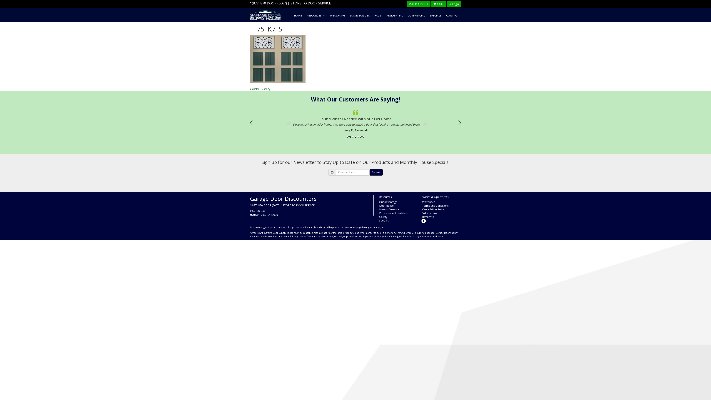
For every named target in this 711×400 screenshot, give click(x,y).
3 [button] (353, 137)
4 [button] (355, 137)
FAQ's (378, 15)
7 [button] (363, 137)
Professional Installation (393, 213)
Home (298, 15)
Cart (440, 4)
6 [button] (361, 137)
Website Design (353, 227)
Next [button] (459, 122)
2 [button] (350, 137)
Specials (435, 15)
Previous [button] (251, 122)
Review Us (428, 217)
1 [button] (348, 137)
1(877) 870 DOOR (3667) (268, 3)
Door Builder (360, 15)
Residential (394, 15)
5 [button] (358, 137)
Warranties (428, 202)
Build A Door (418, 4)
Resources (314, 15)
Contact (452, 15)
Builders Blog (429, 213)
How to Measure (389, 209)
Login (455, 4)
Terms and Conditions (435, 205)
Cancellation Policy (433, 209)
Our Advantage (388, 202)
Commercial (416, 15)
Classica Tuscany (260, 89)
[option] (355, 120)
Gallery (383, 217)
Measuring (337, 15)
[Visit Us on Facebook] (423, 220)
